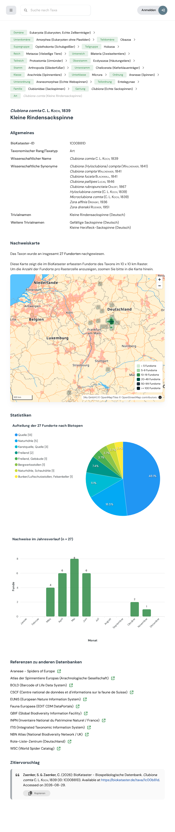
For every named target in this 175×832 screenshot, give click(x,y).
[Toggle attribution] (160, 397)
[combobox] (55, 10)
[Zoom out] (159, 286)
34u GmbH (89, 397)
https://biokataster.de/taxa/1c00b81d (130, 780)
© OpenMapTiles (108, 397)
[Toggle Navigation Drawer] (11, 10)
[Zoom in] (159, 279)
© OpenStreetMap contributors (138, 397)
